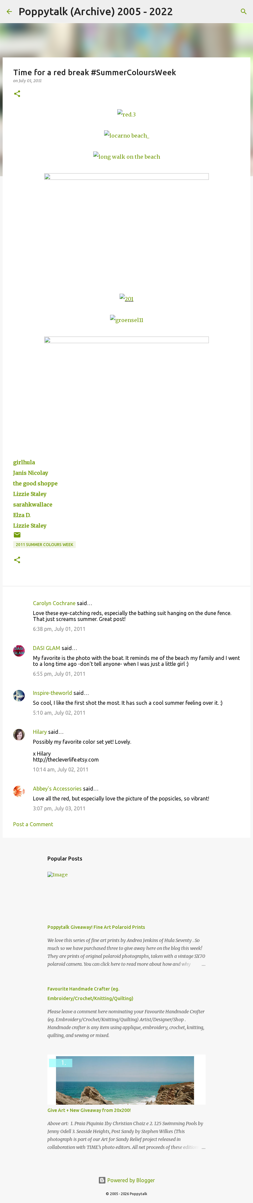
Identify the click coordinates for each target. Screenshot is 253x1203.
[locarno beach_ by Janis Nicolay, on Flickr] (126, 135)
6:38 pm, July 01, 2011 (59, 629)
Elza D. (22, 515)
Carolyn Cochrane (54, 603)
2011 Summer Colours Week (44, 544)
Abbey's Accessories (57, 789)
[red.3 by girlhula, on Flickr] (126, 114)
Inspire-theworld (52, 693)
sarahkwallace (32, 504)
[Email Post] (17, 537)
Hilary (40, 732)
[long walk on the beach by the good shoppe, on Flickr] (126, 156)
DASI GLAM (46, 648)
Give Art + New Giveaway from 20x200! (89, 1110)
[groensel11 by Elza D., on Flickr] (126, 320)
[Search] (182, 11)
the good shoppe (35, 483)
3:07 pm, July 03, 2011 (59, 808)
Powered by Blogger (130, 1180)
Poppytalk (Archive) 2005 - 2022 (95, 11)
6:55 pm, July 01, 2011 (59, 674)
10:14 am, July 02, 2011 (61, 769)
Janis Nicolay (30, 473)
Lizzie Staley (29, 494)
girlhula (24, 462)
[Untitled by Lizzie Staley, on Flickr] (126, 178)
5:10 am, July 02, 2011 (59, 713)
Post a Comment (33, 824)
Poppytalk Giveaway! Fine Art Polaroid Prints (96, 927)
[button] (17, 94)
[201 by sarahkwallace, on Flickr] (126, 299)
